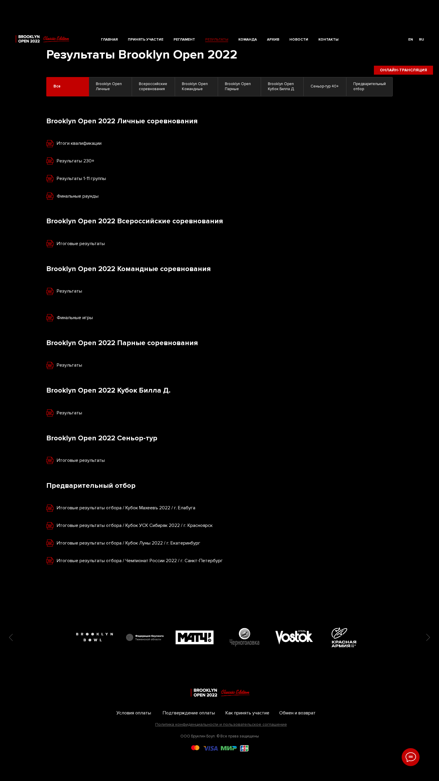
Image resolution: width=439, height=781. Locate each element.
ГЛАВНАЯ (109, 39)
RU (421, 39)
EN (410, 39)
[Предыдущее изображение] (11, 637)
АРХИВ (273, 39)
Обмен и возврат (297, 713)
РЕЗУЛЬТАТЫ (216, 39)
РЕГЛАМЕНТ (184, 39)
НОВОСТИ (298, 39)
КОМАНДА (247, 39)
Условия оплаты (133, 713)
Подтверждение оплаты (189, 713)
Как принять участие (247, 713)
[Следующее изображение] (428, 637)
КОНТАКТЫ (328, 39)
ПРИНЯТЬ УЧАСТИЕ (145, 39)
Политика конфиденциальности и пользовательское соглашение (221, 724)
